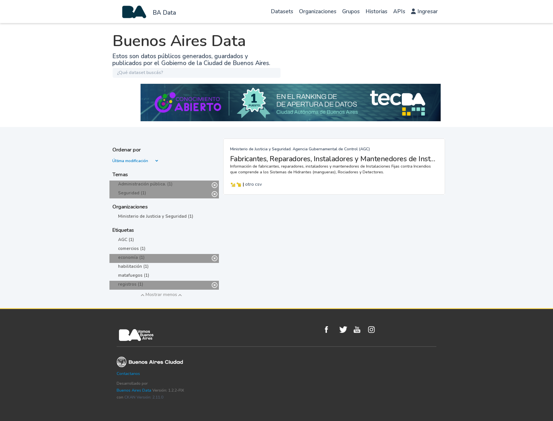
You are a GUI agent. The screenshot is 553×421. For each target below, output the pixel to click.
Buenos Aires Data (134, 390)
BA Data (164, 13)
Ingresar (427, 11)
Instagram (374, 329)
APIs (399, 11)
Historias (376, 11)
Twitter (345, 329)
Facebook (330, 329)
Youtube (359, 329)
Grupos (351, 11)
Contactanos (128, 373)
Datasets (282, 11)
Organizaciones (317, 11)
